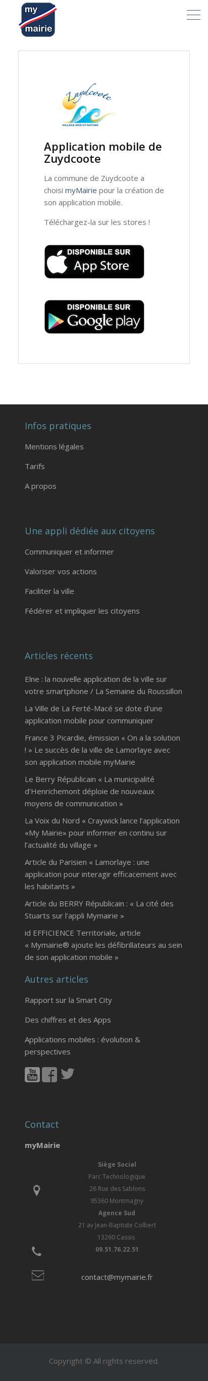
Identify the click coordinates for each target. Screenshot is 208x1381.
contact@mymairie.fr (117, 1277)
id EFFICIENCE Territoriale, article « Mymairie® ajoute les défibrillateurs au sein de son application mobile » (103, 945)
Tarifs (35, 466)
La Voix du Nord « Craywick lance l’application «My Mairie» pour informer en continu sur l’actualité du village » (102, 832)
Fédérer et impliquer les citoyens (82, 611)
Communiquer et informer (69, 551)
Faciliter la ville (49, 591)
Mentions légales (54, 446)
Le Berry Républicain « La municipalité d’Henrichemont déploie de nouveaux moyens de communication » (89, 791)
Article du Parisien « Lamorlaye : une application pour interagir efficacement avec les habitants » (101, 874)
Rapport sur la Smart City (68, 1000)
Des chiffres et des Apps (68, 1020)
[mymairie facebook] (49, 1079)
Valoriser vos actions (61, 571)
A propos (41, 486)
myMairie (81, 190)
